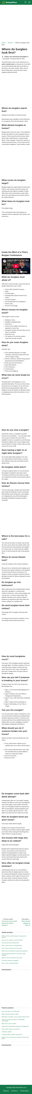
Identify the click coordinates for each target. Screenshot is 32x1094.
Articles (10, 42)
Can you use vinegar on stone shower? (12, 940)
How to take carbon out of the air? (11, 1029)
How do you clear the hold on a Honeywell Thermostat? (13, 1020)
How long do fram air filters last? (10, 942)
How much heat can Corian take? (11, 1011)
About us (6, 1091)
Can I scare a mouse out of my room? (12, 948)
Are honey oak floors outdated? (10, 960)
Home (3, 42)
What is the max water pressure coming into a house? (14, 936)
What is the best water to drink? (10, 1014)
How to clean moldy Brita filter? (10, 963)
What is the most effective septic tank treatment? (15, 951)
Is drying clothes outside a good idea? (12, 1034)
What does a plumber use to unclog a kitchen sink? (15, 1016)
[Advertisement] (16, 23)
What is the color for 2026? (9, 1023)
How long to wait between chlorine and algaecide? (15, 1026)
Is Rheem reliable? (7, 1031)
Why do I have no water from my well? (12, 957)
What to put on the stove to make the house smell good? (15, 1038)
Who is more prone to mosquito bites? (12, 945)
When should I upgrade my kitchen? (26, 923)
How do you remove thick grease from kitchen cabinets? (9, 923)
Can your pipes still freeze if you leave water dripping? (14, 954)
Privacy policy (24, 1091)
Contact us (14, 1091)
